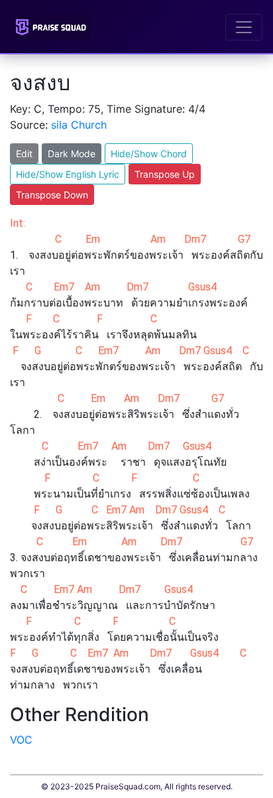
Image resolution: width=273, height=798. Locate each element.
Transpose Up (165, 174)
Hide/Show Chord (149, 153)
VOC (21, 739)
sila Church (79, 124)
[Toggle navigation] (243, 27)
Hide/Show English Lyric (67, 174)
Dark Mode (71, 153)
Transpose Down (52, 194)
